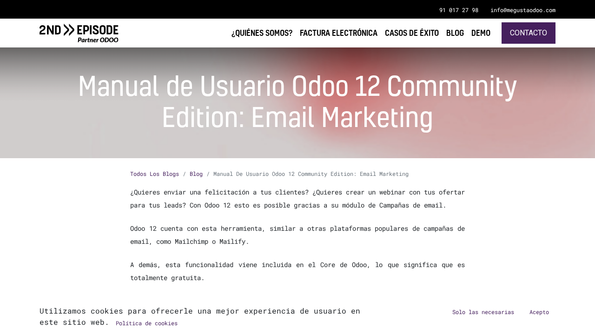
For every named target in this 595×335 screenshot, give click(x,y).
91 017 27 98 (458, 9)
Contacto (528, 32)
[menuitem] (481, 32)
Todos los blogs (154, 173)
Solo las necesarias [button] (483, 311)
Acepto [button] (539, 311)
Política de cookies (147, 323)
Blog (196, 173)
